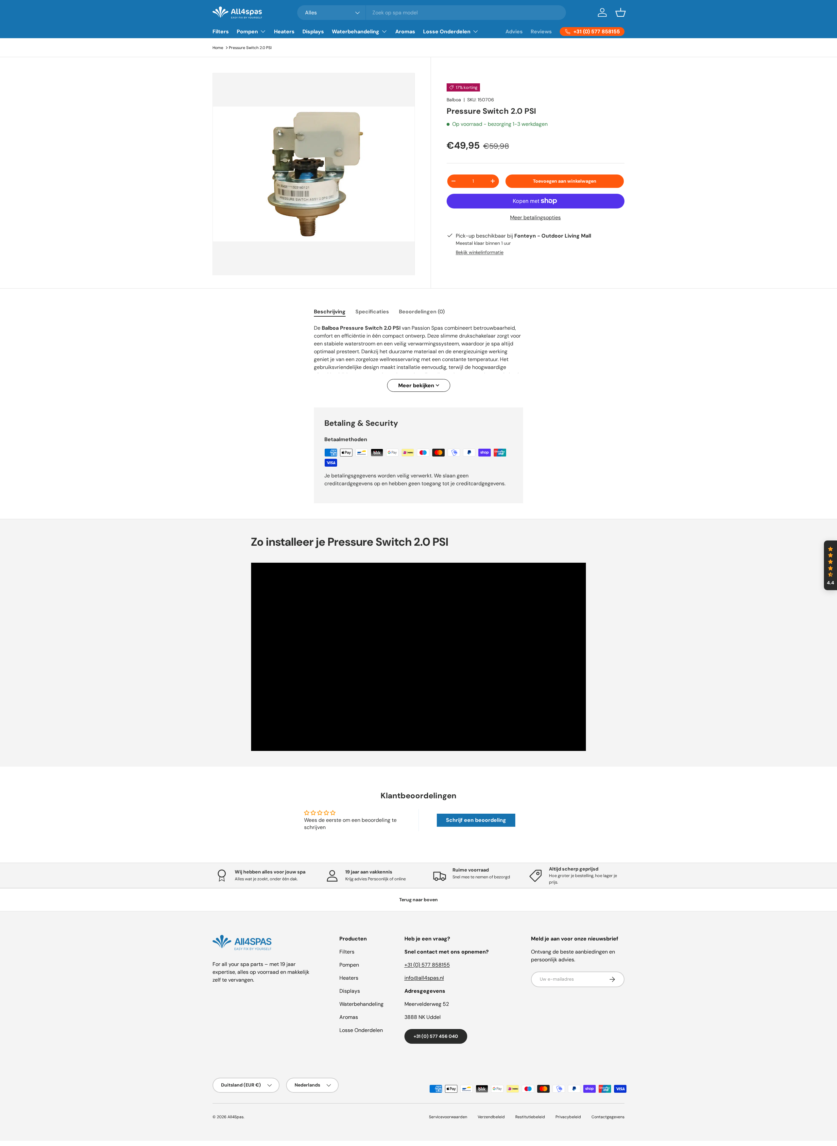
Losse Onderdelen (446, 31)
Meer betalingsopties (535, 217)
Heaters (284, 31)
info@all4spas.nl (424, 977)
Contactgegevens (607, 1117)
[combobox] (431, 12)
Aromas (405, 31)
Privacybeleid (568, 1117)
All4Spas (236, 1117)
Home (218, 47)
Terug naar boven (418, 900)
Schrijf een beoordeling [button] (476, 820)
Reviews (541, 31)
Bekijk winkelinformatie (480, 252)
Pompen (247, 31)
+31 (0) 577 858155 (427, 964)
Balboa (454, 100)
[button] (620, 12)
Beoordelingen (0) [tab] (422, 311)
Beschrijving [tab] (330, 311)
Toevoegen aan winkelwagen (564, 181)
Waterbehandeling (355, 31)
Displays (313, 31)
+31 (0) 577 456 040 (436, 1036)
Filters (221, 31)
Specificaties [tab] (372, 311)
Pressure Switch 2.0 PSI (250, 47)
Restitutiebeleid (530, 1117)
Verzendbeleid (491, 1117)
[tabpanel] (418, 358)
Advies (514, 31)
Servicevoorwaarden (448, 1117)
